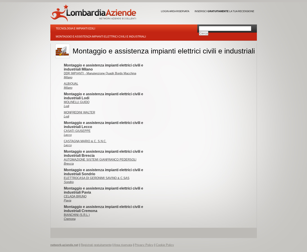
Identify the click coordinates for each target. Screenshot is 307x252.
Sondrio (69, 182)
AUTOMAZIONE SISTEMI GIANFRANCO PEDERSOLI (100, 159)
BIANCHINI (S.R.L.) (77, 215)
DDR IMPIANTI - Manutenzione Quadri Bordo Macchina (100, 73)
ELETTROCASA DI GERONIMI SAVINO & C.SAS (96, 178)
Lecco (68, 135)
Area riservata (123, 245)
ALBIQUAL (71, 83)
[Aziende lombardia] (93, 13)
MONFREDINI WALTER (79, 112)
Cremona (70, 219)
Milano (68, 77)
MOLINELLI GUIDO (76, 102)
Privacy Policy (144, 245)
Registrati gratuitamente (96, 245)
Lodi (66, 106)
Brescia (69, 163)
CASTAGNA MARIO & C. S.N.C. (85, 141)
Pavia (67, 200)
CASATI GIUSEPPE (77, 131)
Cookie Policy (165, 245)
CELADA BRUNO (75, 196)
